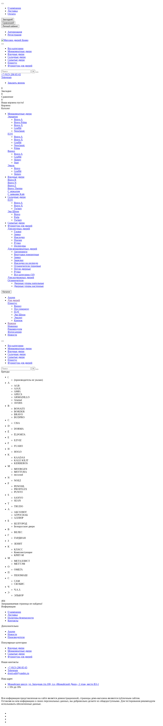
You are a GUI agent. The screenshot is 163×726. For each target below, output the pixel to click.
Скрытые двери (16, 60)
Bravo (17, 168)
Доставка (13, 11)
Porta (16, 217)
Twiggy (18, 208)
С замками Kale (16, 194)
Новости (12, 334)
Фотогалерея (14, 332)
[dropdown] (2, 3)
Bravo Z (12, 185)
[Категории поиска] (2, 43)
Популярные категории (14, 642)
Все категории (15, 48)
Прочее (18, 240)
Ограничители (16, 280)
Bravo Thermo (15, 188)
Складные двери (17, 57)
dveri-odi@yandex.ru (18, 673)
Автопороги (20, 251)
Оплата (12, 13)
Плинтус (12, 62)
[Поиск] (37, 72)
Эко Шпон (13, 211)
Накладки (19, 237)
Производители (16, 637)
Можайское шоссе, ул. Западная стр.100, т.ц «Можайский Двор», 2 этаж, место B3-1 (53, 684)
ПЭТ (10, 133)
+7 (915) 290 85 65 (11, 74)
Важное (12, 323)
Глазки (17, 231)
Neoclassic (19, 131)
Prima (17, 148)
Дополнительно (9, 626)
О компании (14, 8)
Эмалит (18, 317)
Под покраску (21, 309)
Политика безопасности (21, 617)
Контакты (13, 620)
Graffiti (17, 128)
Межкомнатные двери (20, 51)
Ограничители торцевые (27, 266)
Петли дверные (22, 268)
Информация (8, 606)
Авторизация (15, 31)
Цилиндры (20, 246)
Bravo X (18, 125)
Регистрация (14, 34)
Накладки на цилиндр (26, 263)
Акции (11, 297)
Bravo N (12, 182)
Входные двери (16, 54)
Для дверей (14, 300)
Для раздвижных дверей (21, 277)
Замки (17, 234)
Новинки (13, 326)
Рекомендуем (15, 329)
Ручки (17, 243)
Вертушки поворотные (26, 254)
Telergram (6, 77)
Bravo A (18, 119)
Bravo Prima (20, 122)
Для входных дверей (19, 228)
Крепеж (18, 320)
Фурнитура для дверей (20, 65)
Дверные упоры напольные (29, 283)
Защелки (18, 260)
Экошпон (13, 116)
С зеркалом (14, 191)
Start (16, 162)
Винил (11, 151)
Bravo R (12, 179)
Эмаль (11, 165)
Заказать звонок (16, 82)
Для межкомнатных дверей (22, 248)
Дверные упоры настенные (29, 286)
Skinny (17, 159)
